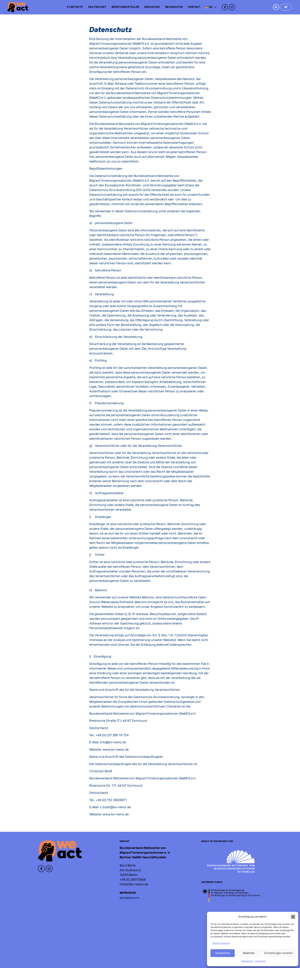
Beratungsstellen (125, 7)
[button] (293, 917)
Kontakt (194, 7)
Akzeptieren (222, 953)
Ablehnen (249, 953)
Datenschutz (247, 961)
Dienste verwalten (221, 943)
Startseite (75, 7)
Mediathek (152, 7)
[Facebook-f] (225, 7)
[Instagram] (232, 7)
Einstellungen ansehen (278, 953)
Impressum (260, 961)
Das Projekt (97, 7)
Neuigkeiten (174, 7)
